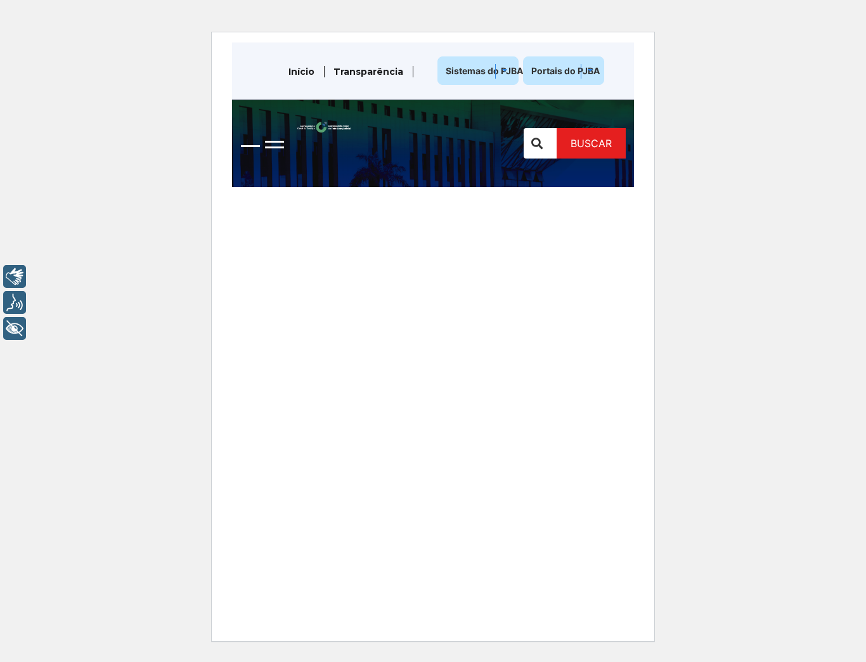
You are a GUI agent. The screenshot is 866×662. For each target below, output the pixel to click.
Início (301, 71)
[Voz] (14, 302)
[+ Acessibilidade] (14, 328)
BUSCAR (591, 143)
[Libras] (14, 276)
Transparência (368, 71)
